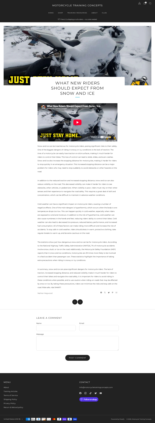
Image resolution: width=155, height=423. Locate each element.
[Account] (139, 3)
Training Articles (10, 391)
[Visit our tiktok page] (90, 393)
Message (40, 334)
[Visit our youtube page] (100, 393)
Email (81, 323)
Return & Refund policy (13, 407)
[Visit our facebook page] (80, 393)
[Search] (150, 3)
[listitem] (77, 19)
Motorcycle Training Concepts (77, 5)
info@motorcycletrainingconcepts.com (96, 387)
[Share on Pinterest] (113, 292)
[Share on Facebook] (101, 292)
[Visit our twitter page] (95, 393)
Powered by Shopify (117, 419)
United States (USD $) (12, 419)
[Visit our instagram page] (85, 393)
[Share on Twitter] (109, 292)
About (95, 13)
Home (51, 13)
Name (38, 323)
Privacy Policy (10, 403)
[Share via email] (116, 292)
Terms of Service (11, 395)
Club (104, 13)
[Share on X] (105, 292)
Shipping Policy (10, 399)
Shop (60, 13)
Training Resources (77, 13)
